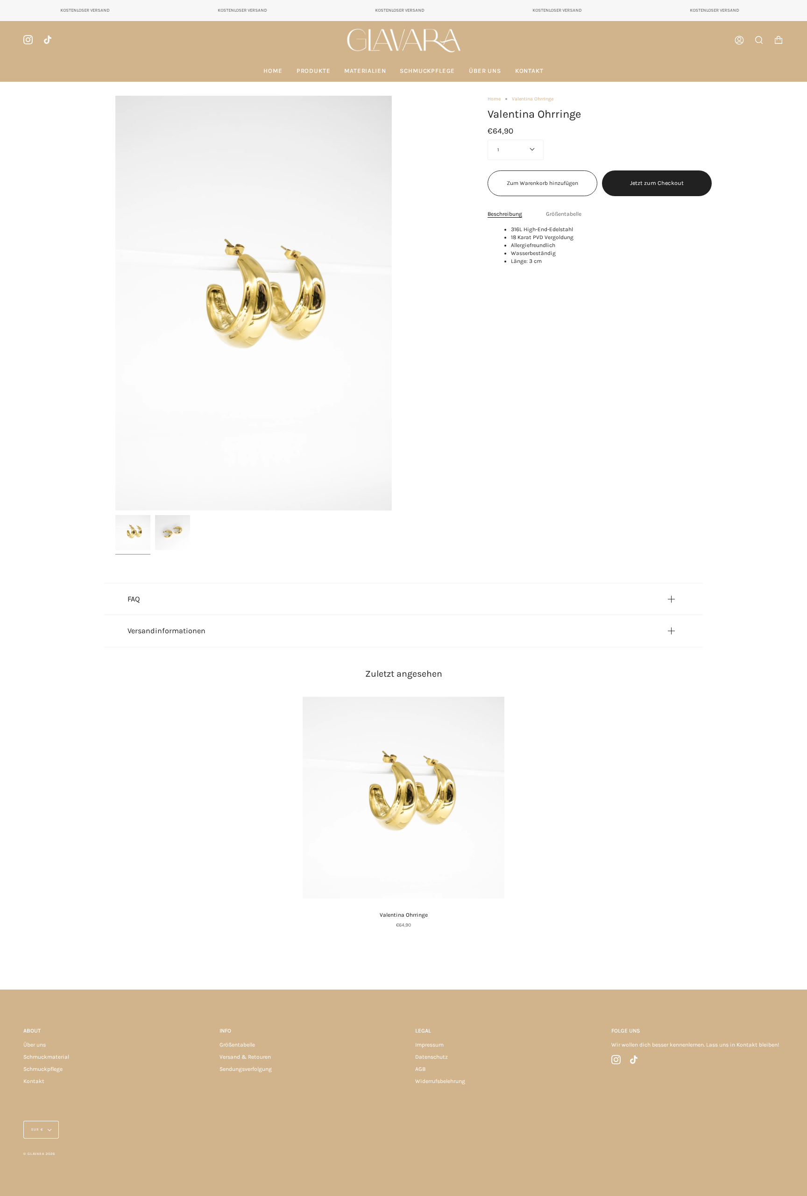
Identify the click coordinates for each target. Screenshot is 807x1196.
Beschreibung (505, 214)
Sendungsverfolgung (245, 1069)
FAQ (133, 598)
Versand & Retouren (245, 1057)
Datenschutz (431, 1057)
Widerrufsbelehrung (440, 1081)
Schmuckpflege (43, 1069)
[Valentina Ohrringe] (403, 798)
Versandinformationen (166, 630)
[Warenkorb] (778, 40)
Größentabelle (563, 214)
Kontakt (33, 1081)
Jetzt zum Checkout (657, 182)
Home (494, 99)
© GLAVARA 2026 (39, 1154)
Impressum (429, 1044)
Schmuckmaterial (46, 1057)
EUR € (37, 1129)
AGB (420, 1069)
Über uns (34, 1044)
